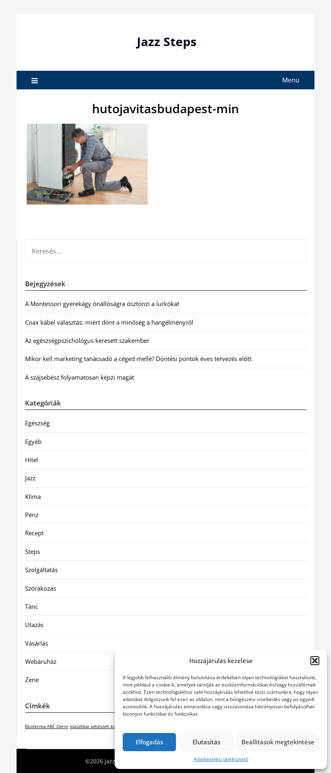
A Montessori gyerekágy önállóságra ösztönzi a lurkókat (102, 304)
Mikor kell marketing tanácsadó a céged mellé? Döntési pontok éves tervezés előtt (138, 359)
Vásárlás (36, 643)
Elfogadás (149, 742)
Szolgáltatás (41, 570)
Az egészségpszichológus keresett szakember (87, 340)
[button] (315, 661)
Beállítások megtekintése (277, 742)
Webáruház (41, 661)
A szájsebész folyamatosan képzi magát (79, 377)
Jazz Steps (167, 41)
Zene (32, 680)
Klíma (33, 496)
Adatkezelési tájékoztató (220, 759)
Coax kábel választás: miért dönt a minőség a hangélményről (109, 322)
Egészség (37, 423)
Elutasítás (206, 742)
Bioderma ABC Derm (46, 726)
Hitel (31, 460)
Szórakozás (40, 588)
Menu (291, 80)
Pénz (31, 515)
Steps (32, 551)
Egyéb (33, 441)
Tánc (31, 606)
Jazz (30, 478)
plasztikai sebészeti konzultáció (102, 726)
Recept (34, 533)
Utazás (34, 625)
